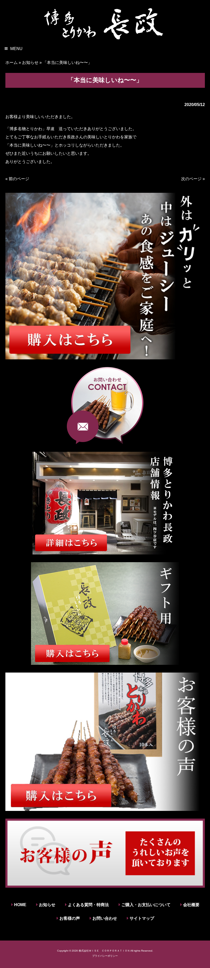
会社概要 (191, 905)
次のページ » (193, 179)
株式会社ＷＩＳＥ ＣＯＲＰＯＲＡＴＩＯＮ (104, 950)
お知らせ (30, 62)
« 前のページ (17, 179)
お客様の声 (69, 918)
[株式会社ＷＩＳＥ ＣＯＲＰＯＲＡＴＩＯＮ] (105, 23)
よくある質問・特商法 (88, 905)
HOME (20, 905)
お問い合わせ (104, 918)
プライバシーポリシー (105, 955)
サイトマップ (142, 918)
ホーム (11, 62)
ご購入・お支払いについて (146, 905)
